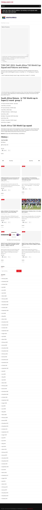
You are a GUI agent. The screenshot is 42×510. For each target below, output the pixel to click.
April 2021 (4, 379)
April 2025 (4, 293)
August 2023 (4, 333)
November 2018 (5, 461)
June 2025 (4, 290)
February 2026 (5, 278)
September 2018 (5, 466)
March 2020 (4, 414)
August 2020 (4, 403)
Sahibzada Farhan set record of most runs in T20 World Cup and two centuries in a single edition (10, 179)
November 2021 (5, 362)
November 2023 (5, 324)
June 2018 (4, 469)
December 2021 (5, 359)
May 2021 (4, 377)
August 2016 (4, 478)
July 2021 (3, 371)
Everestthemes (30, 508)
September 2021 (5, 368)
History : (3, 60)
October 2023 (4, 327)
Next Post (31, 160)
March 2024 (4, 319)
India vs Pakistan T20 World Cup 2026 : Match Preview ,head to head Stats (9, 212)
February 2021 (5, 385)
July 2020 (3, 405)
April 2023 (4, 336)
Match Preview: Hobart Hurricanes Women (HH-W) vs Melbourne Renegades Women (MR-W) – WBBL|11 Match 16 (10, 244)
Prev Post (11, 160)
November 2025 (5, 281)
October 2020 (4, 397)
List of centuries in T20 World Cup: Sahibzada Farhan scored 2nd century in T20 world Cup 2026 (30, 179)
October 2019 (4, 429)
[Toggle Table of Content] (27, 55)
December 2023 (5, 322)
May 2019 (4, 443)
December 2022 (5, 348)
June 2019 (4, 440)
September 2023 (5, 330)
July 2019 (3, 437)
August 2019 (4, 434)
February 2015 (5, 487)
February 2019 (5, 452)
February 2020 (5, 417)
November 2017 (5, 475)
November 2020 (5, 394)
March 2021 (4, 382)
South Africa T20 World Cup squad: (8, 59)
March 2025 (4, 296)
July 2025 (3, 287)
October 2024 (4, 307)
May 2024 (4, 316)
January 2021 (4, 388)
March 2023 (4, 339)
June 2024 (4, 313)
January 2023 (4, 345)
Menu (3, 6)
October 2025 (4, 284)
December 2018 (5, 458)
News (3, 166)
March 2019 (4, 449)
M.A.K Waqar (7, 181)
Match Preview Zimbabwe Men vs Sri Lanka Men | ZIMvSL (31, 212)
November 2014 (5, 495)
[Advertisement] (15, 41)
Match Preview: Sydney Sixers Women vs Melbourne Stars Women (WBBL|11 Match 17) (31, 244)
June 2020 (4, 408)
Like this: (5, 61)
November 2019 (5, 426)
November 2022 (5, 351)
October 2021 (4, 365)
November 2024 (5, 304)
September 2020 (5, 400)
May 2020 (4, 411)
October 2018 (4, 463)
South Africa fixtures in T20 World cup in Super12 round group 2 (13, 57)
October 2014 (4, 498)
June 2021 (4, 374)
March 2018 (4, 472)
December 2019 (5, 423)
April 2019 (4, 446)
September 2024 (5, 310)
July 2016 (3, 481)
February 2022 (5, 353)
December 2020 (5, 391)
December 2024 (5, 301)
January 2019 (4, 455)
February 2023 (5, 342)
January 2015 (4, 489)
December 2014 (5, 492)
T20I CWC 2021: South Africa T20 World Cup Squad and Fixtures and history (15, 56)
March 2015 (4, 484)
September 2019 (5, 432)
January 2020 (4, 420)
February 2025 (5, 298)
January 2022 (4, 356)
